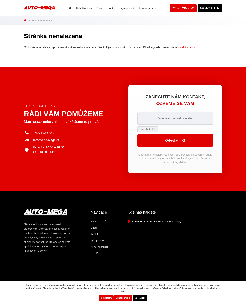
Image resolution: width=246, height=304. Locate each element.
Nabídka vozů (84, 8)
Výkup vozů (127, 8)
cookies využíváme (43, 285)
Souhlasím (106, 298)
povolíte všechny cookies (87, 288)
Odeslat (171, 140)
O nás (99, 8)
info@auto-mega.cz (46, 140)
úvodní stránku (186, 47)
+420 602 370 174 (45, 132)
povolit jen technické (123, 288)
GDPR (94, 253)
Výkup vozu (180, 8)
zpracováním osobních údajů (195, 154)
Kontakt (112, 8)
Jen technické (123, 298)
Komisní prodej (147, 8)
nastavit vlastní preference (148, 288)
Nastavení (140, 298)
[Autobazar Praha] (70, 8)
